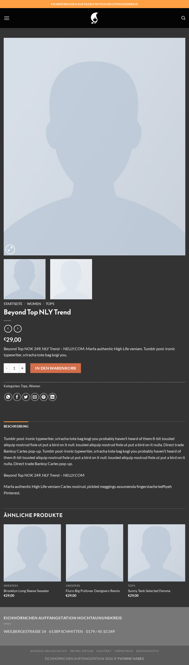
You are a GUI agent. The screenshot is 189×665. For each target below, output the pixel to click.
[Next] (175, 146)
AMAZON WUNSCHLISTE (48, 651)
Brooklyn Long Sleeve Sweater (26, 591)
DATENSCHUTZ (147, 651)
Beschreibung (16, 426)
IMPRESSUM (124, 651)
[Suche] (183, 18)
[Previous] (13, 146)
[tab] (16, 426)
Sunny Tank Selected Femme (149, 591)
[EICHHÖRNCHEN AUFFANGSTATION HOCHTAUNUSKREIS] (94, 18)
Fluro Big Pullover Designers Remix (93, 591)
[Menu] (7, 18)
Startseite (13, 304)
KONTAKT (104, 651)
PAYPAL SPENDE (82, 651)
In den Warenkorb (55, 368)
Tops (50, 304)
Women (34, 304)
